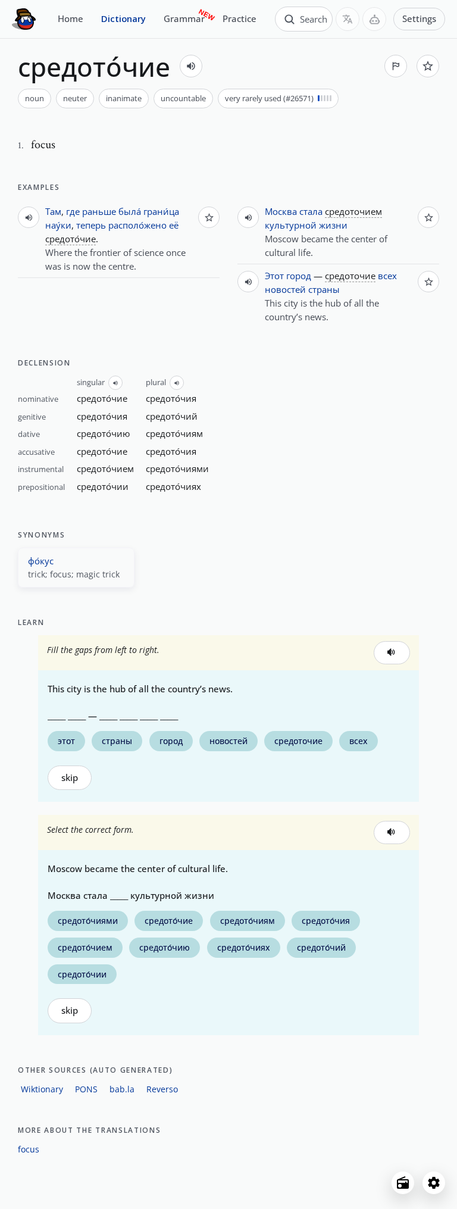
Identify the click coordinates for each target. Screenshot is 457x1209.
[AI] (374, 19)
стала (311, 211)
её (174, 225)
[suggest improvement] (395, 66)
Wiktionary (42, 1089)
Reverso (162, 1089)
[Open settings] (433, 1182)
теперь (91, 225)
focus (28, 1149)
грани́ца (161, 211)
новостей (285, 289)
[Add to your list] (428, 66)
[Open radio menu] (403, 1182)
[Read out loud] (191, 66)
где (73, 211)
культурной (291, 225)
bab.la (121, 1089)
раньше (99, 211)
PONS (86, 1089)
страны (324, 289)
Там (53, 211)
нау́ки (58, 225)
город (298, 276)
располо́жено (137, 225)
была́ (129, 211)
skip (69, 777)
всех (387, 276)
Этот (274, 276)
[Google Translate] (347, 19)
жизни (333, 225)
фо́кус (41, 561)
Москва (281, 211)
